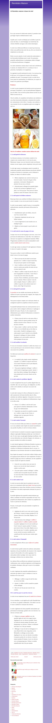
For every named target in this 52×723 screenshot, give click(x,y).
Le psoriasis (13, 292)
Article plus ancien (37, 656)
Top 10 (13, 712)
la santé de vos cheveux (35, 596)
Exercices (14, 691)
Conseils (13, 689)
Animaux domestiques (16, 686)
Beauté (13, 688)
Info (12, 693)
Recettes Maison (15, 701)
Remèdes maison (36, 652)
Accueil (25, 656)
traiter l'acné (31, 485)
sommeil (34, 423)
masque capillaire (25, 616)
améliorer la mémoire (29, 354)
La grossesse (14, 696)
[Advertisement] (26, 21)
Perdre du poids (15, 699)
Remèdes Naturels (14, 654)
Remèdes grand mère (27, 652)
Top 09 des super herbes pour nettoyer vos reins (27, 669)
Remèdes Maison (20, 3)
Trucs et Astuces (15, 715)
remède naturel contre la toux (21, 242)
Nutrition (13, 697)
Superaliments (25, 654)
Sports (13, 709)
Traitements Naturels (33, 654)
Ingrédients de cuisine (18, 652)
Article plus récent (14, 656)
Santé (20, 654)
